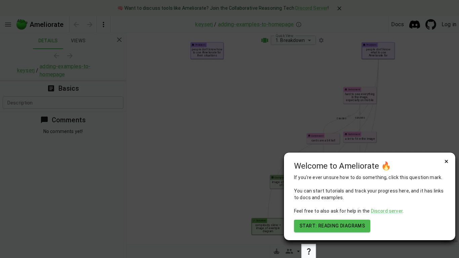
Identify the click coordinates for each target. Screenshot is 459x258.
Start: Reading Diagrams (332, 225)
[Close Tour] (446, 161)
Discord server (387, 211)
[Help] (309, 251)
